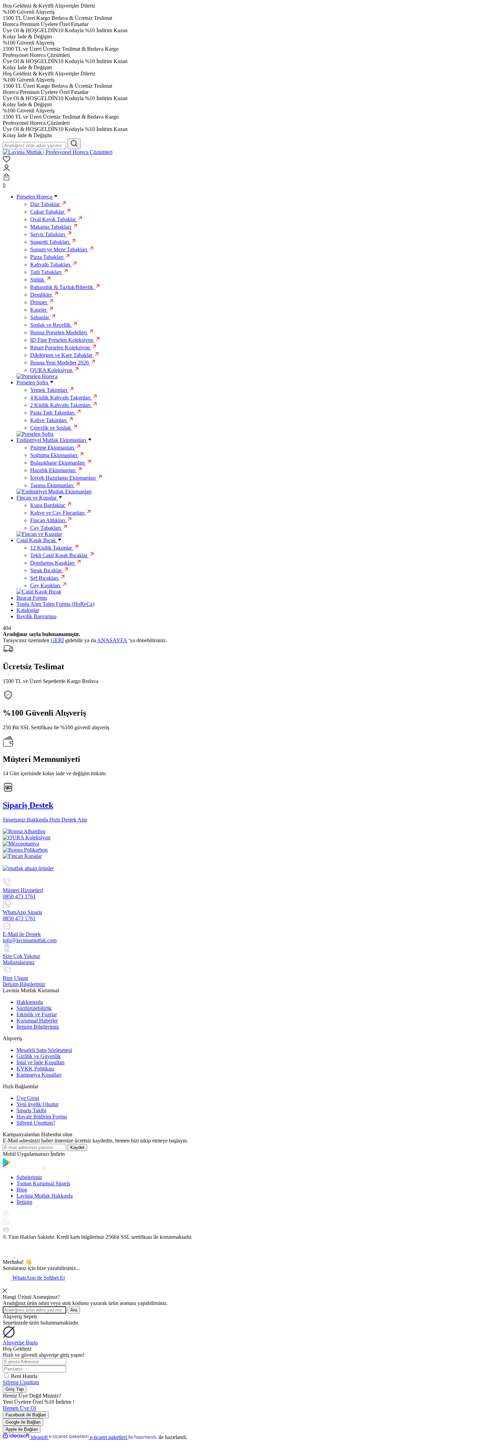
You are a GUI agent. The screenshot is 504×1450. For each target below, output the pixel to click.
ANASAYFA (112, 640)
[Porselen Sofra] (34, 434)
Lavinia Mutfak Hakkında (44, 1196)
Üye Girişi (27, 1098)
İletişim (24, 1202)
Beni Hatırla (24, 1376)
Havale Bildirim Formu (41, 1116)
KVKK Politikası (35, 1068)
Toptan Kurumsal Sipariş (43, 1183)
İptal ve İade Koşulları (40, 1062)
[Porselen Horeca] (37, 376)
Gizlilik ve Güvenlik (38, 1056)
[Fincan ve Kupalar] (39, 534)
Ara (73, 1310)
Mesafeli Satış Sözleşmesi (44, 1050)
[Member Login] (252, 168)
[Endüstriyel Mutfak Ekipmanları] (54, 491)
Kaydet (77, 1147)
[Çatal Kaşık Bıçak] (38, 592)
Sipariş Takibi (31, 1110)
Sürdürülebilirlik (34, 1008)
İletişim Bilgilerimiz (37, 1027)
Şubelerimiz (29, 1177)
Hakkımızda (29, 1002)
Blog (21, 1190)
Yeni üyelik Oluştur (37, 1104)
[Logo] (57, 152)
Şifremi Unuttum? (35, 1123)
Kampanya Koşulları (38, 1075)
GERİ (57, 640)
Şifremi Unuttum (21, 1382)
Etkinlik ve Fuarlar (36, 1014)
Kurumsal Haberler (37, 1020)
